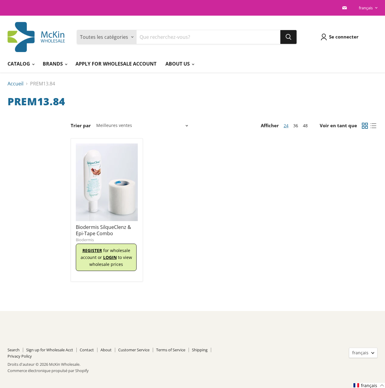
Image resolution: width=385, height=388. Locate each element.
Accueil (15, 83)
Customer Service (133, 350)
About (106, 350)
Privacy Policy (20, 356)
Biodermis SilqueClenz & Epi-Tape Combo (103, 230)
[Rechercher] (288, 37)
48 (305, 125)
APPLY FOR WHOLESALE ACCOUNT (115, 63)
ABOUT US (178, 63)
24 (286, 125)
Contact (87, 350)
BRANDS (53, 63)
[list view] (373, 126)
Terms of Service (170, 350)
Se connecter (344, 37)
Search (14, 350)
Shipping (200, 350)
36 (295, 125)
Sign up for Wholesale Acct (49, 350)
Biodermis (85, 239)
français (366, 8)
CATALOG (19, 63)
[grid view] (365, 126)
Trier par (81, 125)
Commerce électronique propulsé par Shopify (48, 370)
